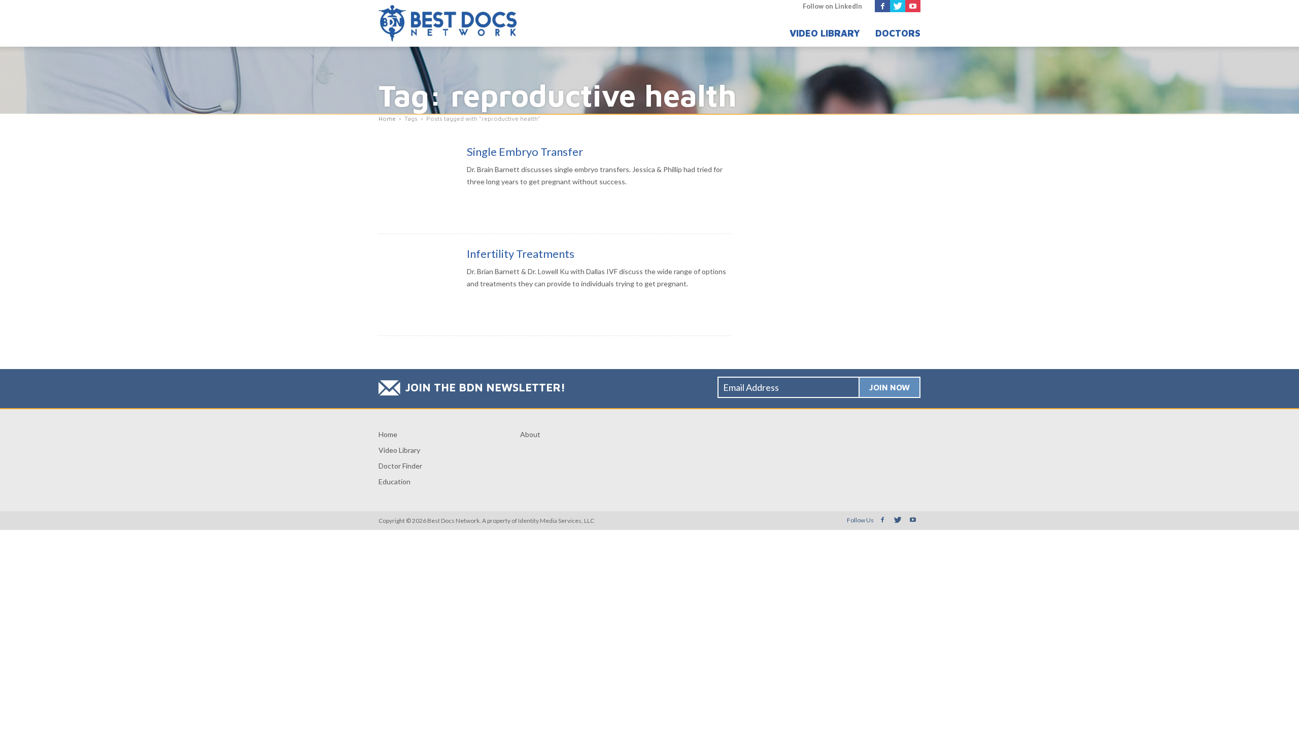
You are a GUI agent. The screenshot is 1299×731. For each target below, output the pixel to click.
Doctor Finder (400, 465)
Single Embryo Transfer (525, 151)
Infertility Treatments (520, 253)
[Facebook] (882, 6)
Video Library (825, 33)
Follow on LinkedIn (832, 6)
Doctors (897, 33)
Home (388, 434)
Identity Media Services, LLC (556, 520)
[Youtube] (912, 6)
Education (395, 481)
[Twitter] (897, 6)
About (530, 434)
